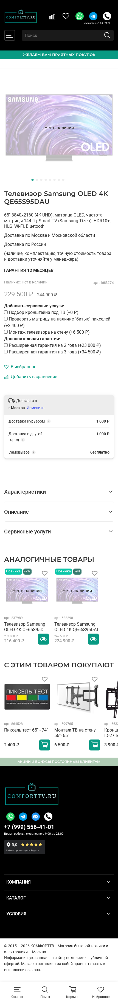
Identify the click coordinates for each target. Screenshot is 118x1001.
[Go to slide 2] (37, 180)
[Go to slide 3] (41, 180)
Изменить (35, 408)
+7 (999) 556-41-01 (29, 827)
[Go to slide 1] (33, 180)
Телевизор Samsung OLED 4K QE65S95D (24, 627)
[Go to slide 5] (50, 180)
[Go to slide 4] (46, 180)
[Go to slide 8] (63, 180)
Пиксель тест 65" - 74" (26, 729)
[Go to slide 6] (55, 180)
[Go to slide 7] (59, 180)
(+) (55, 345)
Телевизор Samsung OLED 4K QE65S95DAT (76, 627)
